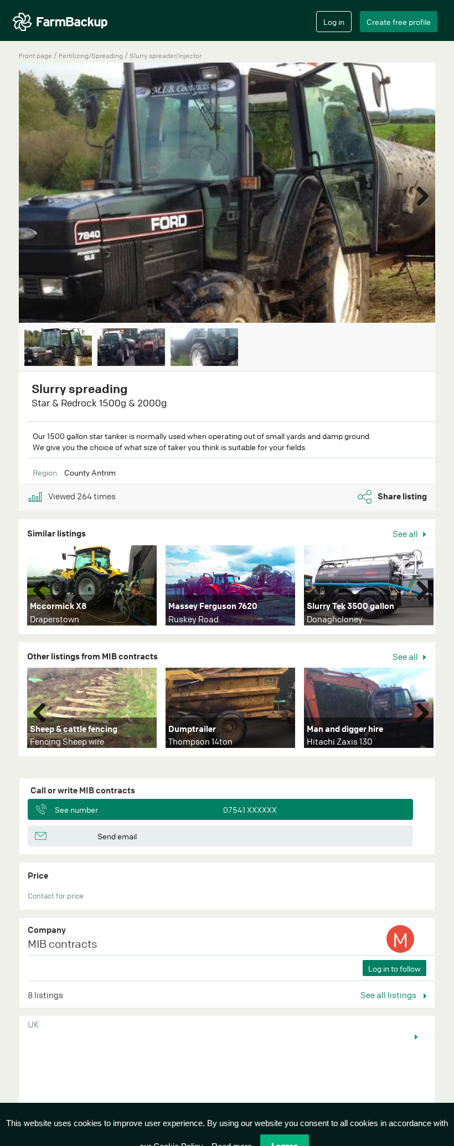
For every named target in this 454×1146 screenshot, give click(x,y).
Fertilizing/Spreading (92, 55)
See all (406, 533)
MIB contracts (62, 944)
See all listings (389, 994)
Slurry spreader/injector (166, 55)
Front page (35, 55)
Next (418, 194)
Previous (44, 588)
